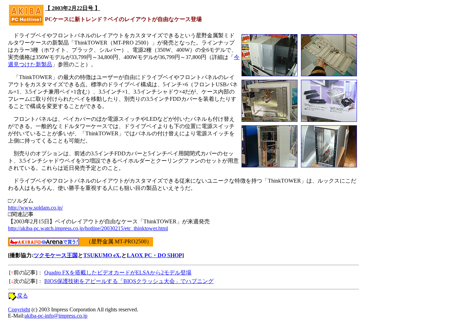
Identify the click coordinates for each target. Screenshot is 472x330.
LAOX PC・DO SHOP (154, 255)
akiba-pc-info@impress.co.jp (56, 316)
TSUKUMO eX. (102, 255)
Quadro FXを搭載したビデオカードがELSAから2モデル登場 (117, 272)
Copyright (19, 309)
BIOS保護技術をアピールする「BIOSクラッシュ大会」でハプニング (129, 281)
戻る (22, 296)
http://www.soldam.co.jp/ (35, 208)
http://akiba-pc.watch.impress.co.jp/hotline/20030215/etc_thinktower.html (88, 228)
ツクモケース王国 (56, 255)
